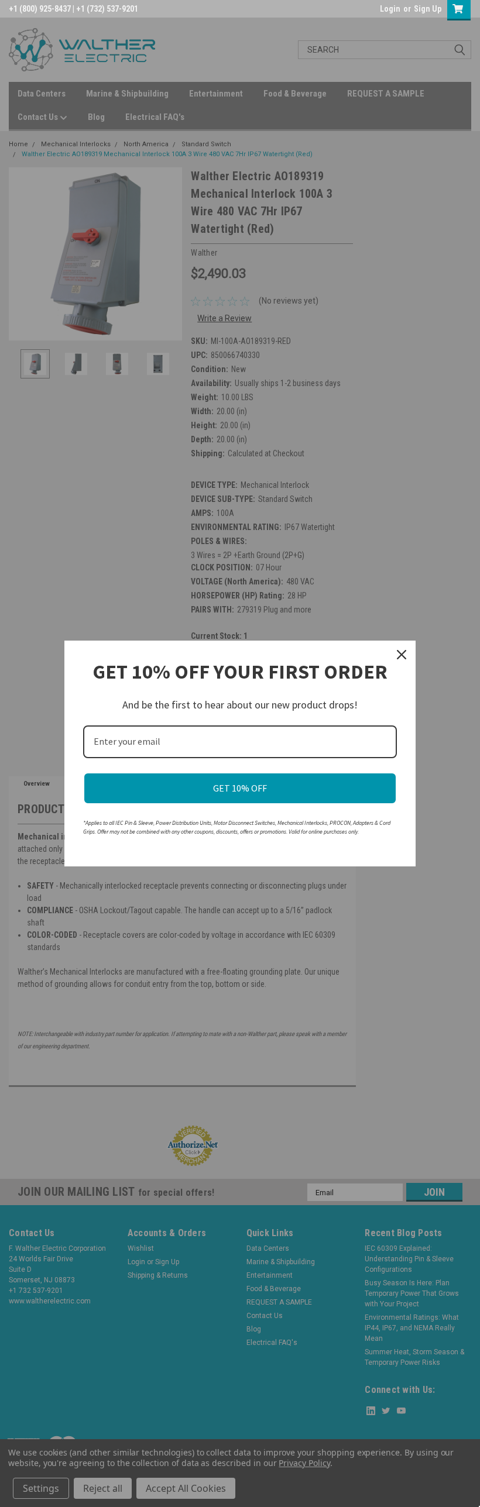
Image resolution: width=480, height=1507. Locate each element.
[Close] (402, 655)
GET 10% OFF (240, 788)
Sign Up (427, 8)
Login (390, 8)
